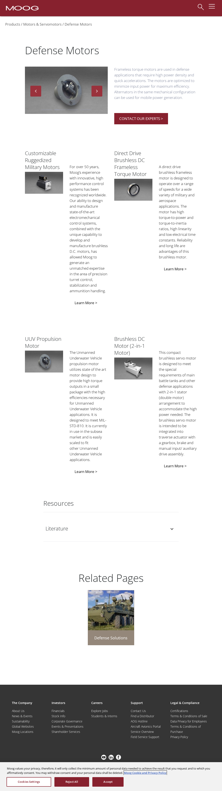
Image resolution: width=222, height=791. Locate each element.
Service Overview (142, 732)
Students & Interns (104, 716)
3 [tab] (72, 110)
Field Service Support (145, 737)
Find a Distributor (142, 716)
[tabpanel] (66, 91)
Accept (108, 782)
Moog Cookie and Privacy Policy (145, 773)
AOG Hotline (139, 721)
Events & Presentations (67, 726)
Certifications (179, 711)
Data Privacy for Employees (188, 721)
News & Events (22, 716)
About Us (18, 711)
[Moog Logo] (22, 7)
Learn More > (86, 302)
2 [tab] (59, 110)
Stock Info (58, 716)
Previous (35, 91)
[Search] (200, 5)
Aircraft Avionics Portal (146, 726)
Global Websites (23, 726)
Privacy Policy (179, 737)
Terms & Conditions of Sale (188, 716)
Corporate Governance (67, 721)
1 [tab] (46, 110)
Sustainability (20, 721)
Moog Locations (22, 732)
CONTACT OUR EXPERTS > (141, 118)
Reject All (71, 782)
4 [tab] (85, 110)
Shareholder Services (66, 732)
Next (96, 91)
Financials (58, 711)
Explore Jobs (99, 711)
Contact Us (138, 711)
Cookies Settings (29, 782)
